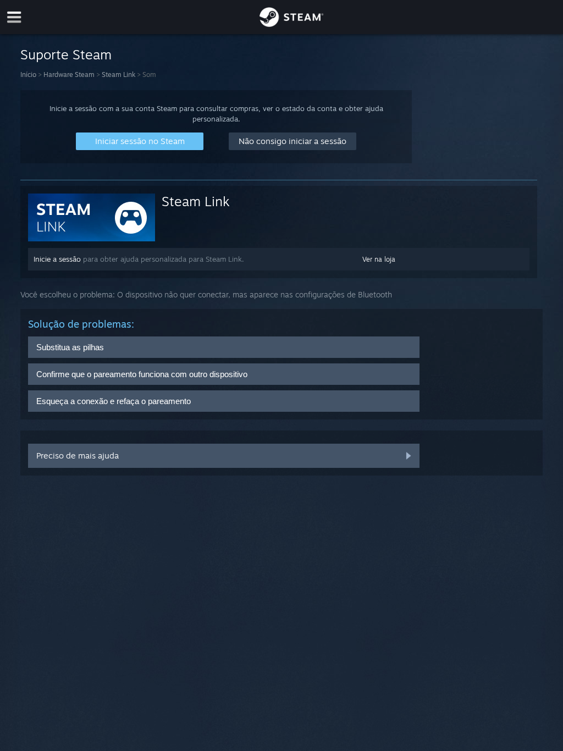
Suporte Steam (66, 54)
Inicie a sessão (57, 259)
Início (28, 74)
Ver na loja (378, 259)
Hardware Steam (69, 74)
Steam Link (118, 74)
